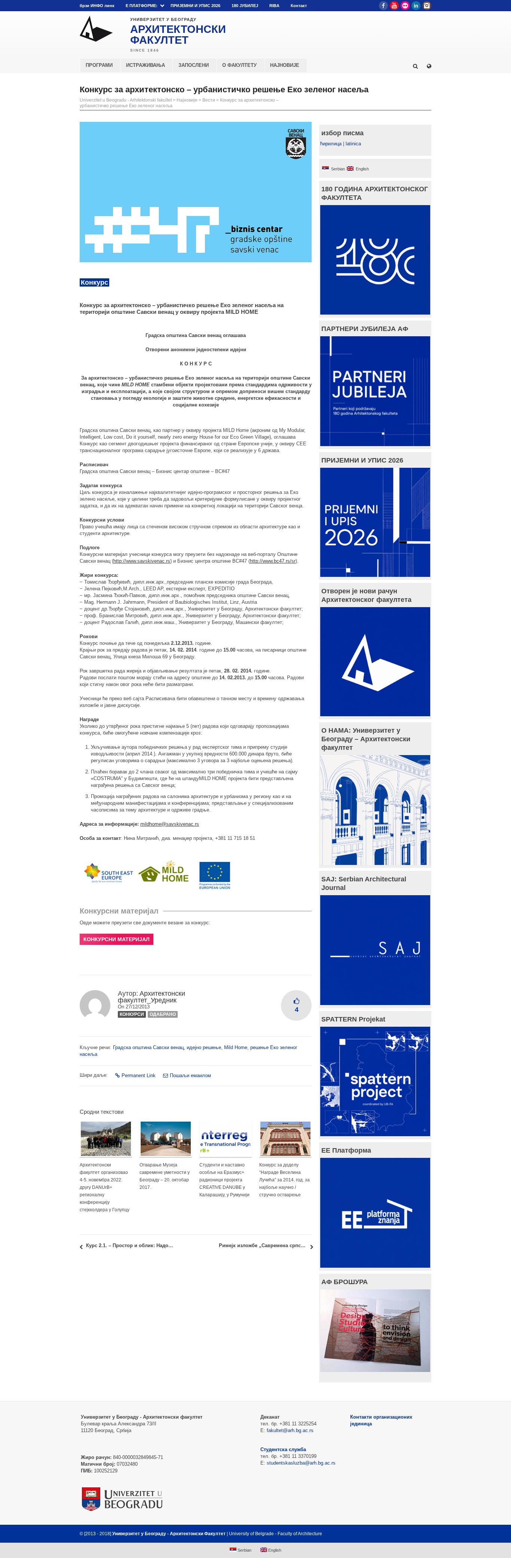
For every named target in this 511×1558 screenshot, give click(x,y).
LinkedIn (415, 5)
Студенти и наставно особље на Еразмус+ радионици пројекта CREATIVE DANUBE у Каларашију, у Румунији (224, 1179)
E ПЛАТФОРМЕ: (141, 5)
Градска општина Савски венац (148, 1047)
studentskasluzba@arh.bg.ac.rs (301, 1463)
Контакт (299, 5)
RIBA (274, 5)
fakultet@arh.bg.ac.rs (290, 1430)
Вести (208, 100)
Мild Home (235, 1047)
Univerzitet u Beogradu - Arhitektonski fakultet (126, 100)
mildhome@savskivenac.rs (169, 824)
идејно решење (204, 1047)
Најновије (187, 100)
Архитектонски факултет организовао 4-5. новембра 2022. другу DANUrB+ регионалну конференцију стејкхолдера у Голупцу (104, 1187)
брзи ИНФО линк (97, 5)
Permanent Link (139, 1075)
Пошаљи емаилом (190, 1075)
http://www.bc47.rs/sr (273, 561)
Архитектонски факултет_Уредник (151, 997)
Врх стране (411, 1533)
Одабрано (163, 1014)
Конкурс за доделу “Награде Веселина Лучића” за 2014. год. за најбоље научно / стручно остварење (284, 1179)
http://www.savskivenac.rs (141, 561)
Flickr (405, 5)
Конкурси (132, 1014)
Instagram (426, 5)
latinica (353, 143)
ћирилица (331, 143)
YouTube (394, 5)
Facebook (383, 5)
